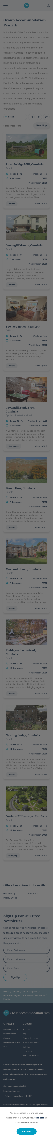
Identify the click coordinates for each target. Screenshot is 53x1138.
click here (39, 1117)
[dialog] (26, 569)
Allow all (26, 1131)
